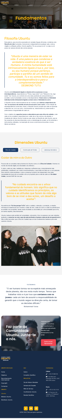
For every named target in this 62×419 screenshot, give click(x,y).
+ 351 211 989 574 (53, 374)
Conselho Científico (29, 375)
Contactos (4, 386)
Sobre (25, 372)
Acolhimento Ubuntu (30, 392)
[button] (60, 3)
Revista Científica (29, 395)
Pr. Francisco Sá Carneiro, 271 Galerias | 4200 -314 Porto (52, 394)
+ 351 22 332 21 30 (53, 389)
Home (3, 372)
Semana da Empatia (30, 385)
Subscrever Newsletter (48, 342)
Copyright (4, 383)
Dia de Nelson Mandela (31, 382)
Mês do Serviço (28, 389)
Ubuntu (3, 393)
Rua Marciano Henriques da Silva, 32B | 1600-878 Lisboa (53, 378)
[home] (5, 3)
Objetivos (4, 375)
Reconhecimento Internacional (6, 379)
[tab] (10, 150)
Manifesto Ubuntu (6, 400)
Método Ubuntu (6, 396)
